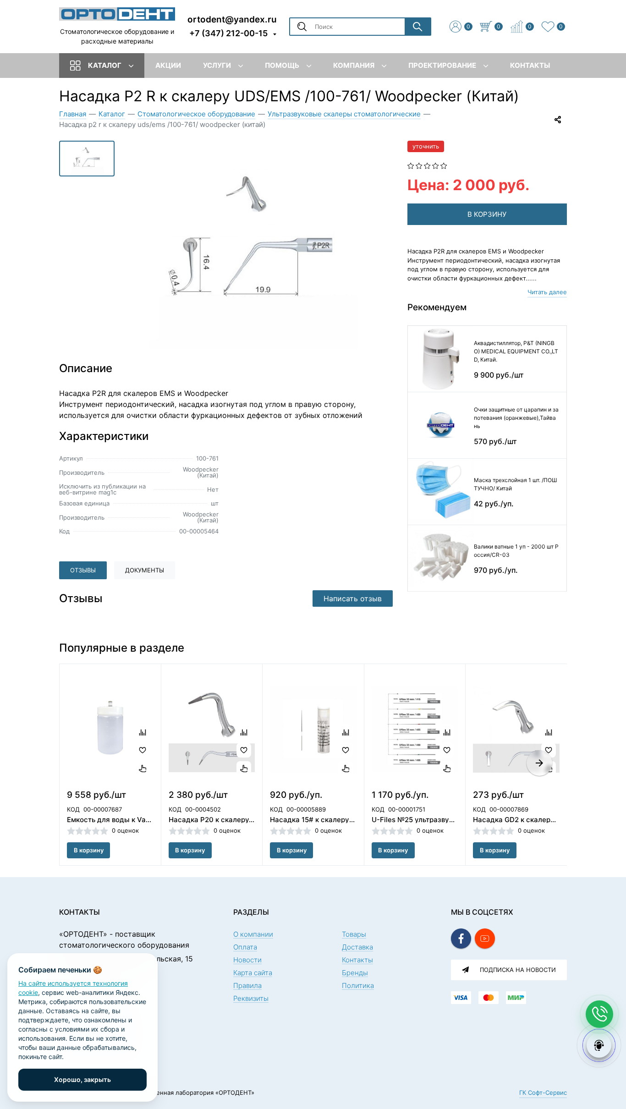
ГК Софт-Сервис (543, 1092)
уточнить (425, 146)
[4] (435, 165)
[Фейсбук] (461, 938)
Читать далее (547, 292)
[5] (443, 165)
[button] (539, 763)
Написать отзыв (353, 598)
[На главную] (117, 13)
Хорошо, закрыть (82, 1079)
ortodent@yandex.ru (232, 19)
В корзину (89, 850)
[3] (427, 165)
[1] (410, 165)
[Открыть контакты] (599, 1014)
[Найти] (417, 26)
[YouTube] (485, 938)
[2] (419, 165)
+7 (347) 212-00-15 (228, 33)
